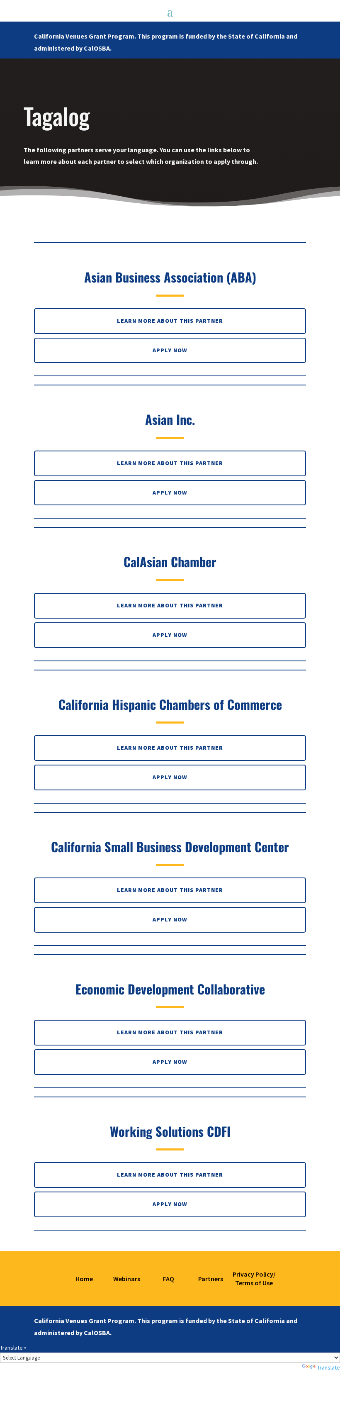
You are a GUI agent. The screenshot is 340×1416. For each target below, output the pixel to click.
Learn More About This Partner (170, 320)
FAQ (168, 1279)
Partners (210, 1279)
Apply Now (170, 350)
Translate (328, 1367)
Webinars (126, 1279)
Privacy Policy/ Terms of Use (254, 1278)
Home (84, 1279)
